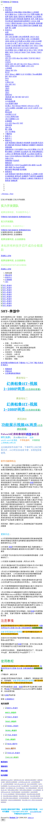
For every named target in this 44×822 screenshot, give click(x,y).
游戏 (31, 482)
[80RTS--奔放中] (11, 708)
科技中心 (8, 277)
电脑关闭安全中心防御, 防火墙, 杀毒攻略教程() (21, 668)
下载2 (35, 363)
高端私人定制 (6, 256)
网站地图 (4, 771)
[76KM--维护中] (11, 744)
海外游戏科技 (13, 217)
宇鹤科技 (4, 217)
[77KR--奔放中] (11, 735)
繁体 (3, 820)
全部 (7, 32)
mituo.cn (31, 817)
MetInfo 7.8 (13, 817)
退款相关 (4, 766)
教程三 (5, 365)
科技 (28, 434)
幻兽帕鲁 (8, 280)
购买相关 (4, 762)
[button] (5, 194)
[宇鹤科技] (22, 2)
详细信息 (8, 371)
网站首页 (8, 8)
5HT (6, 282)
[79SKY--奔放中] (11, 717)
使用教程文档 (13, 363)
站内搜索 (4, 775)
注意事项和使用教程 (13, 373)
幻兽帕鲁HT (9, 699)
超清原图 (4, 363)
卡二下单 (29, 363)
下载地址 (22, 363)
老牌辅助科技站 (25, 217)
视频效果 (8, 369)
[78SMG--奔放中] (11, 726)
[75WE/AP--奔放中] (12, 753)
